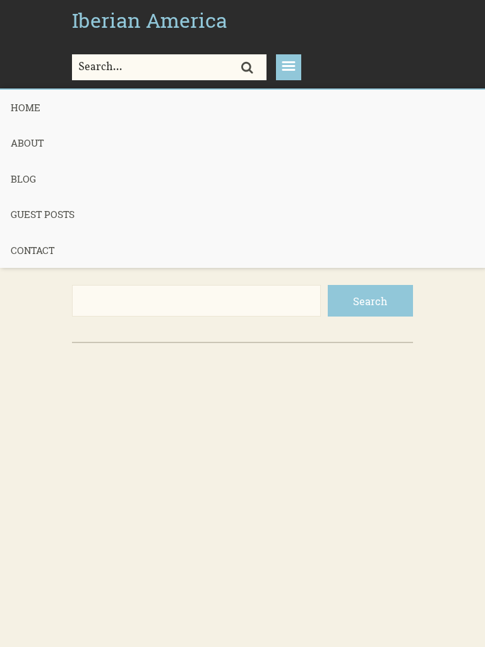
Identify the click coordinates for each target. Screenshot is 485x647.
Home (25, 107)
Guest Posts (43, 214)
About (27, 142)
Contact (32, 250)
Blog (23, 178)
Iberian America (149, 19)
